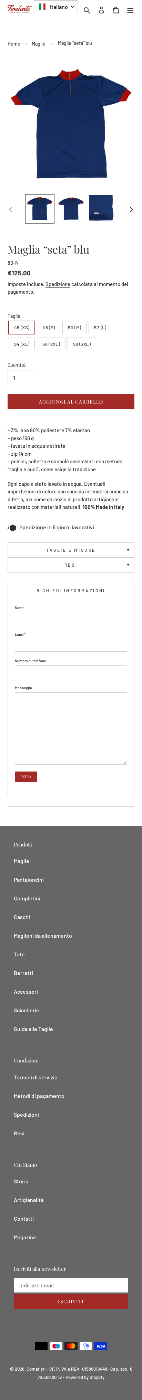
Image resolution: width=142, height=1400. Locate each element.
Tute (19, 954)
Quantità (17, 365)
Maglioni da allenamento (43, 935)
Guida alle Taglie (33, 1028)
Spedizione (57, 284)
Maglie (38, 44)
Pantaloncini (29, 879)
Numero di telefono (30, 661)
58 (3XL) (82, 344)
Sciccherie (26, 1010)
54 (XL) (21, 344)
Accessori (26, 991)
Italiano (58, 6)
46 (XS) (21, 327)
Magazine (25, 1237)
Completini (27, 898)
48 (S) (48, 327)
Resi (71, 564)
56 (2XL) (51, 344)
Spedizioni (26, 1114)
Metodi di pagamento (39, 1095)
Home (14, 44)
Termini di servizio (36, 1077)
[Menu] (130, 9)
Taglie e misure (71, 550)
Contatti (24, 1218)
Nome (19, 607)
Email (20, 634)
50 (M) (74, 327)
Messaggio (23, 687)
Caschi (22, 917)
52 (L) (100, 327)
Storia (21, 1181)
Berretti (23, 972)
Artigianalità (28, 1199)
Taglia (14, 316)
